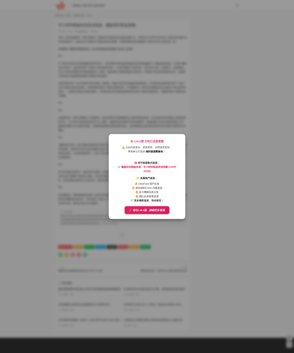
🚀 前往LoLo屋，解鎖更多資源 (147, 210)
